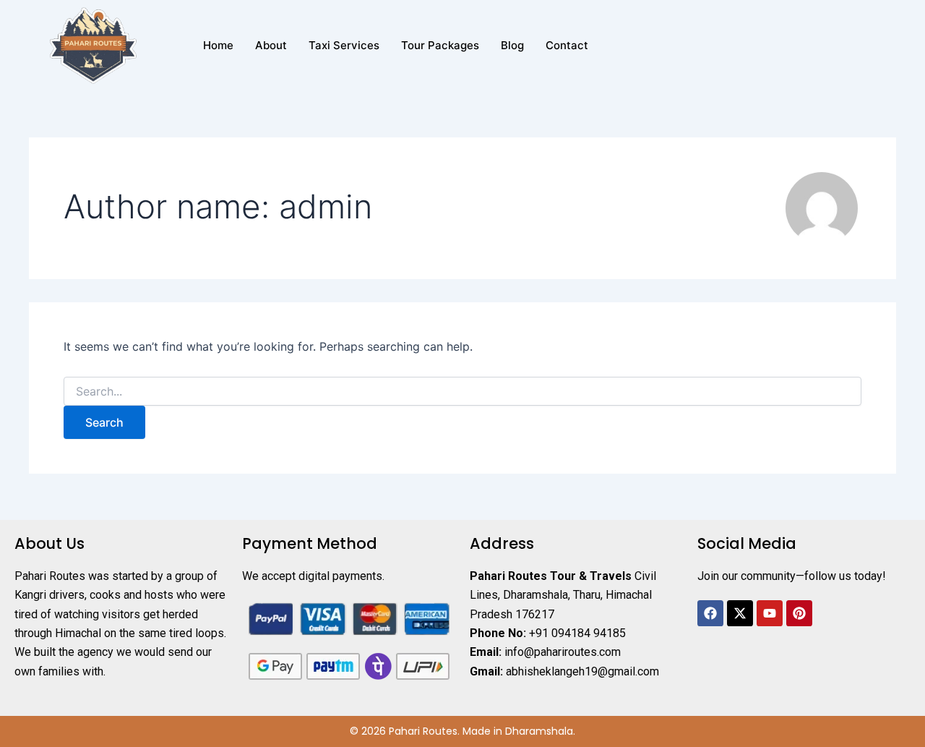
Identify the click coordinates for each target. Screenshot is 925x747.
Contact (567, 45)
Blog (512, 45)
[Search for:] (462, 391)
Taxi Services (344, 45)
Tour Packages (440, 45)
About (271, 45)
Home (218, 45)
